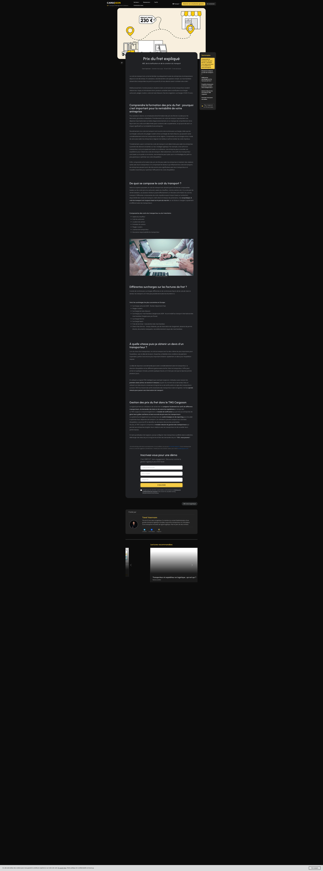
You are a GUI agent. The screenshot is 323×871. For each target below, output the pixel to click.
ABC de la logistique (189, 504)
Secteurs (136, 2)
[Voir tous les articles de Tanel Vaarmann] (134, 524)
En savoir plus (62, 868)
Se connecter (211, 4)
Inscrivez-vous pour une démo (207, 98)
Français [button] (176, 4)
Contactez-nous (138, 5)
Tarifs (156, 2)
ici (93, 868)
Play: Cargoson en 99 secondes (208, 106)
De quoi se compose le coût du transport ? (207, 72)
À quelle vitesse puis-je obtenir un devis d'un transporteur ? (207, 85)
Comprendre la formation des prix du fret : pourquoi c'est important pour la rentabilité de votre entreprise (207, 63)
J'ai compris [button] (314, 868)
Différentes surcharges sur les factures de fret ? (207, 79)
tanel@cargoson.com (183, 448)
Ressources (146, 2)
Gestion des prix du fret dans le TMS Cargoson (207, 92)
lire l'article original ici (174, 446)
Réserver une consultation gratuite (193, 4)
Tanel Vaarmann (146, 68)
